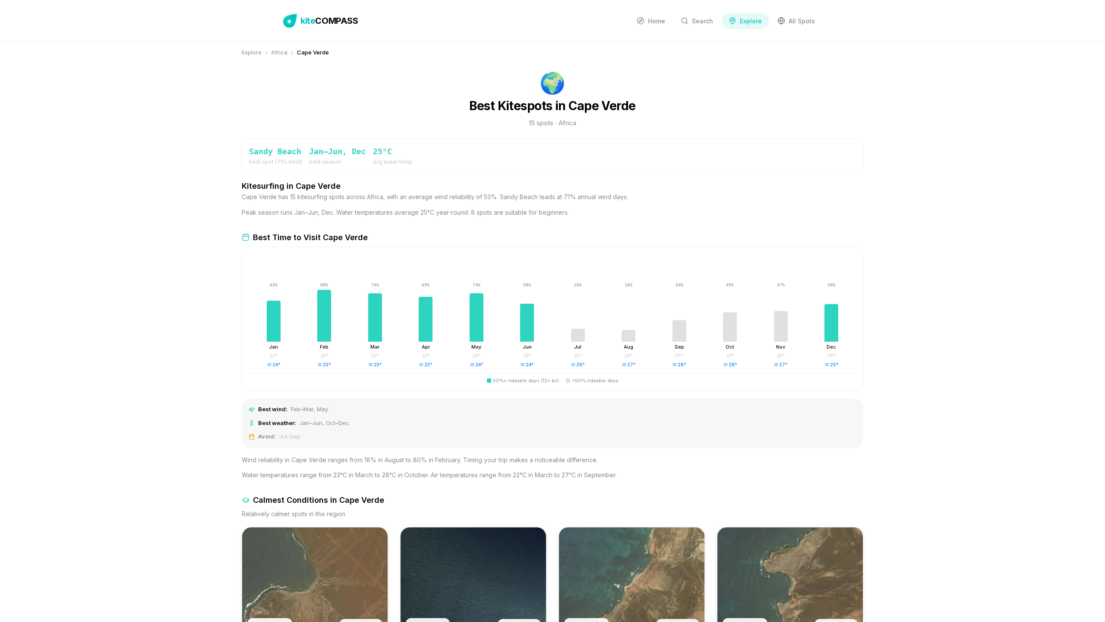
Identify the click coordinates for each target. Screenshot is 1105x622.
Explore (252, 52)
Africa (279, 52)
